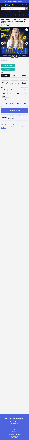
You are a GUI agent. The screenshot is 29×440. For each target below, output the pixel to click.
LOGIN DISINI (8, 69)
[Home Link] (9, 5)
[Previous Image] (2, 43)
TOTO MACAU (14, 110)
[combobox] (13, 8)
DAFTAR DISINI (8, 65)
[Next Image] (26, 43)
